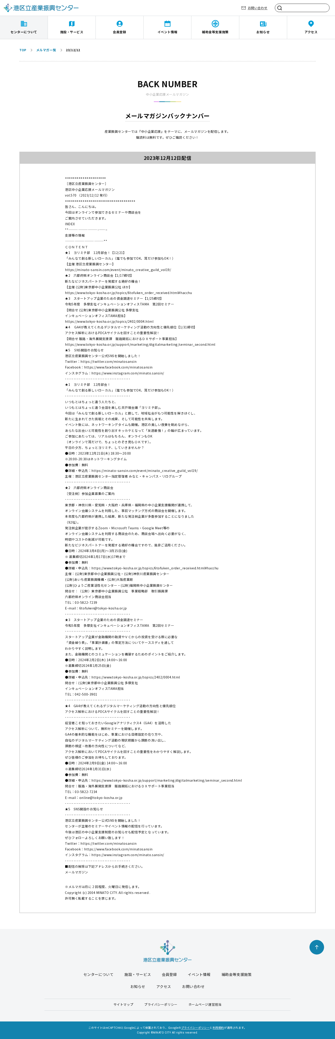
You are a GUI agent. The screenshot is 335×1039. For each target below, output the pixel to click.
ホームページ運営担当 (205, 1004)
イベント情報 (167, 32)
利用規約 (218, 1027)
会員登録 (119, 32)
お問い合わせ (258, 7)
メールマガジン (76, 872)
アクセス (310, 32)
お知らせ (263, 32)
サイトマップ (123, 1004)
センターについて (23, 32)
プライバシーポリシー (161, 1004)
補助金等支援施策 (215, 32)
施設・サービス (71, 32)
